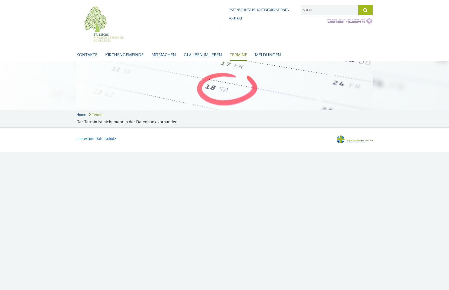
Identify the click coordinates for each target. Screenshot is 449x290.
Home (81, 115)
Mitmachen (163, 55)
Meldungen (268, 55)
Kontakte (86, 55)
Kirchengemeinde (124, 55)
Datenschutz (105, 139)
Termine (238, 55)
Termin (97, 115)
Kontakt (235, 18)
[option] (224, 85)
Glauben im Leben (203, 55)
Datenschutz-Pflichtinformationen (258, 10)
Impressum (85, 139)
